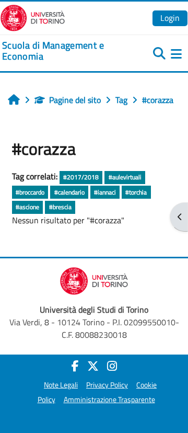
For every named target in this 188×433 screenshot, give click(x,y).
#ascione (27, 207)
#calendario (69, 192)
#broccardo (30, 192)
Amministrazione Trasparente (109, 399)
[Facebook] (75, 366)
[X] (93, 366)
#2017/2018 (81, 177)
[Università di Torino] (32, 16)
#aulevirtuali (125, 177)
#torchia (136, 192)
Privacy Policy (107, 385)
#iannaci (105, 192)
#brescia (60, 207)
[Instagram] (112, 366)
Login (170, 18)
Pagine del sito (75, 100)
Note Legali (61, 385)
